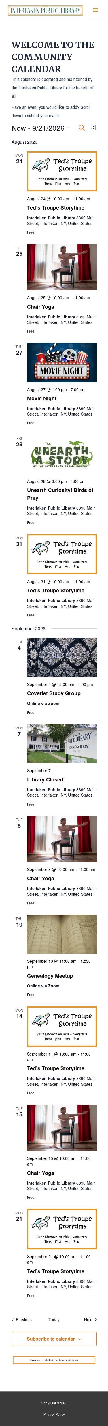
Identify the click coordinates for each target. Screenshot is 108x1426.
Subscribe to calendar (51, 1338)
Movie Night (41, 398)
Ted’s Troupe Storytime (55, 207)
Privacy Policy (54, 1414)
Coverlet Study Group (54, 693)
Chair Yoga (40, 306)
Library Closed (45, 779)
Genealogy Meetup (50, 975)
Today (54, 1319)
